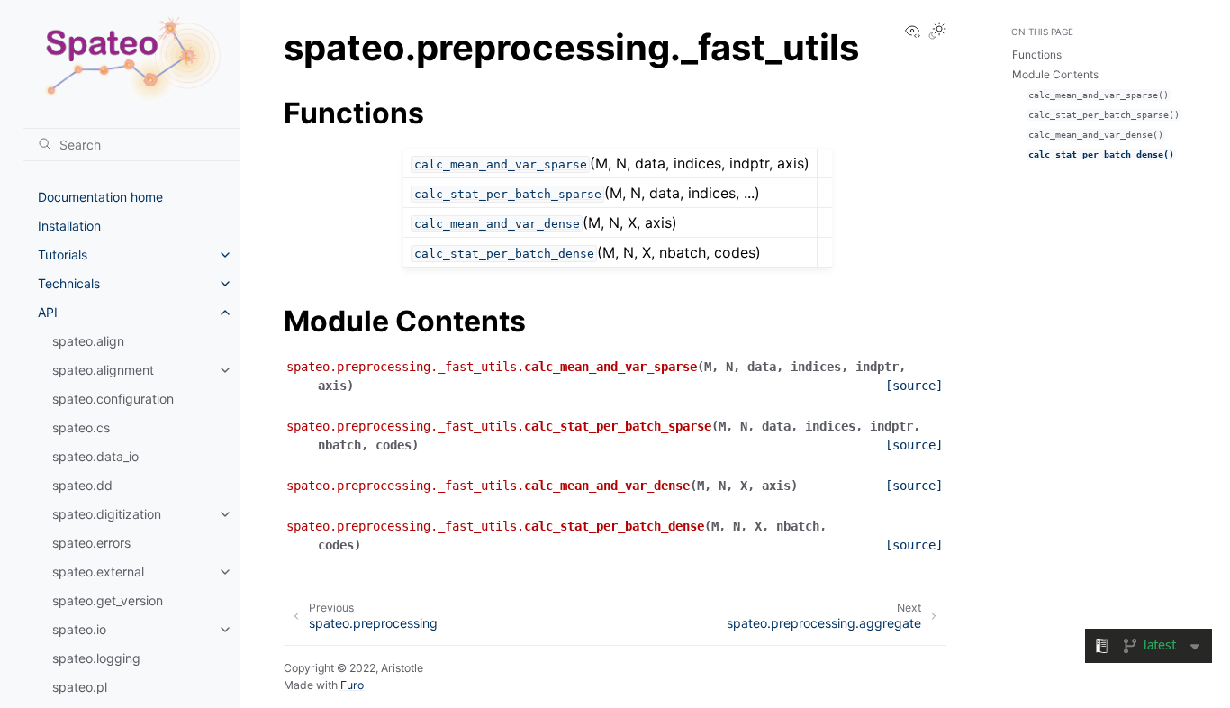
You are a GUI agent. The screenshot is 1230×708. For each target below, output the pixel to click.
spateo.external (98, 571)
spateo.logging (96, 658)
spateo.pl (79, 686)
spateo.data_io (95, 456)
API (48, 312)
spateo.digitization (106, 514)
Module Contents (1055, 74)
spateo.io (79, 629)
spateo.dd (82, 485)
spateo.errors (91, 542)
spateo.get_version (107, 600)
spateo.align (88, 341)
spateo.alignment (103, 369)
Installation (69, 225)
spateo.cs (81, 427)
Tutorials (62, 254)
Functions (1037, 54)
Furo (352, 685)
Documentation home (100, 196)
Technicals (69, 283)
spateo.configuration (113, 398)
